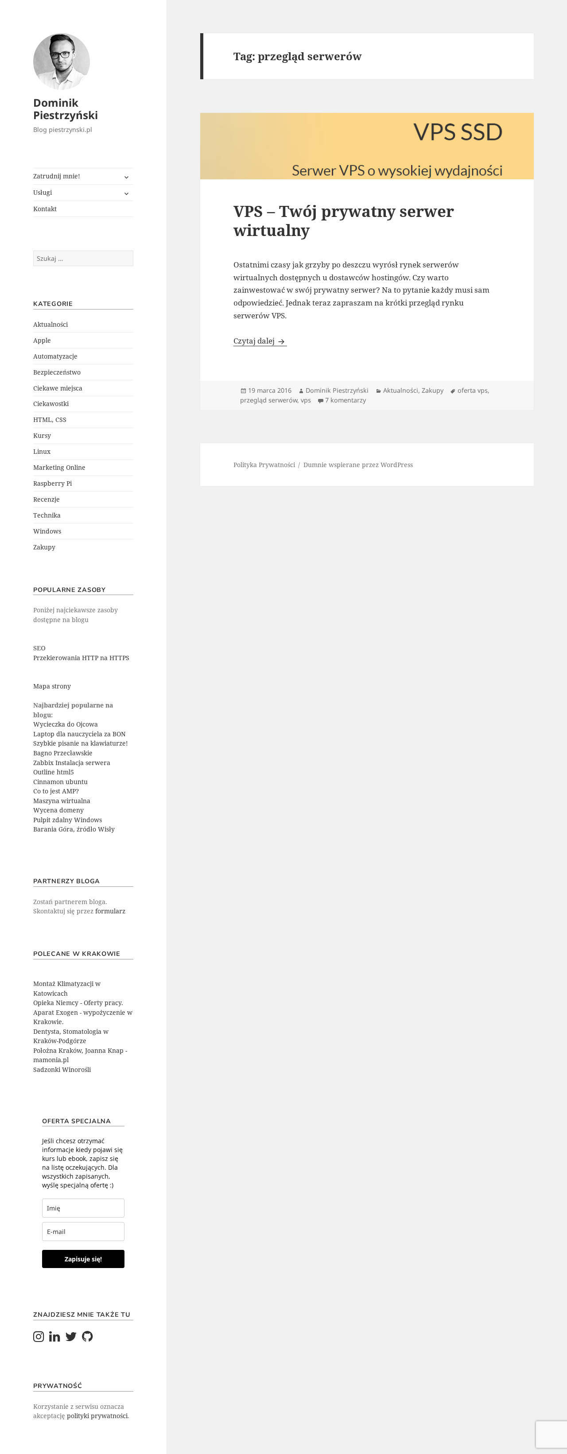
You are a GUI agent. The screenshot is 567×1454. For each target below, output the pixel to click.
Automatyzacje (55, 356)
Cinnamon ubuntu (60, 781)
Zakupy (44, 547)
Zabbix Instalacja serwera (71, 762)
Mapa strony (52, 686)
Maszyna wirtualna (61, 801)
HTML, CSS (49, 419)
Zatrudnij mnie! (56, 176)
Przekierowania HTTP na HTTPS (81, 658)
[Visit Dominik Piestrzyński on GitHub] (87, 1338)
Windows (47, 531)
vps (306, 400)
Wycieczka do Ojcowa (65, 724)
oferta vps (473, 390)
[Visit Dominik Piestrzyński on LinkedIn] (54, 1338)
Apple (42, 340)
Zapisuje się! (83, 1259)
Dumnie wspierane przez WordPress (358, 464)
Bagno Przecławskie (63, 753)
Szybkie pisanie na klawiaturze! (80, 743)
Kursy (42, 435)
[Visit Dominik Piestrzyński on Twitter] (71, 1338)
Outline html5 (53, 772)
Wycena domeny (58, 810)
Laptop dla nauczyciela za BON (79, 734)
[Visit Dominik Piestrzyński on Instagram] (38, 1338)
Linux (41, 451)
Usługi (42, 192)
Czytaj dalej (260, 341)
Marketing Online (59, 467)
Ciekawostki (51, 403)
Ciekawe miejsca (57, 388)
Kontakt (45, 209)
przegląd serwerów (268, 400)
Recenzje (46, 499)
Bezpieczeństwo (57, 372)
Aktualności (50, 324)
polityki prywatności (97, 1415)
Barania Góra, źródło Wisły (74, 829)
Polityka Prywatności (264, 464)
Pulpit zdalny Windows (67, 820)
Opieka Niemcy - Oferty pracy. (78, 1002)
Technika (47, 515)
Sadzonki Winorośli (62, 1069)
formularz (110, 911)
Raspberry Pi (52, 483)
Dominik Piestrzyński (65, 109)
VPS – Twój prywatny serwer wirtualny (343, 220)
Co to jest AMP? (56, 791)
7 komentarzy (345, 400)
